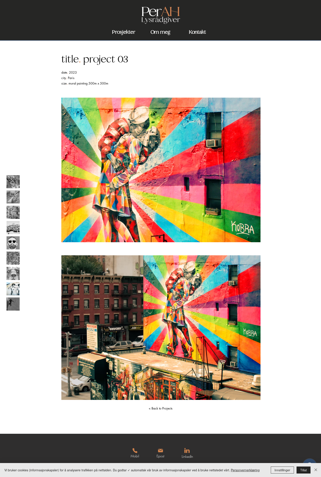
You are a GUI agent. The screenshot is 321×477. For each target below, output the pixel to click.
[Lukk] (315, 470)
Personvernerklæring (245, 470)
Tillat (303, 470)
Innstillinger (282, 470)
